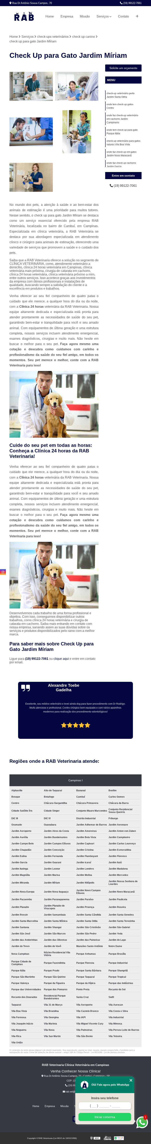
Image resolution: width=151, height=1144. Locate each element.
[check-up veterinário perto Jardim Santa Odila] (77, 132)
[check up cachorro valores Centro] (77, 86)
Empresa (67, 16)
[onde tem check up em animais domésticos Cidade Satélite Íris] (31, 132)
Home (49, 16)
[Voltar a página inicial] (23, 16)
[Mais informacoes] (137, 16)
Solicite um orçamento (123, 68)
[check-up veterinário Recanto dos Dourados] (31, 86)
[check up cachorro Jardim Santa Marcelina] (31, 177)
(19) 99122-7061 (132, 3)
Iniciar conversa (105, 1117)
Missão (85, 16)
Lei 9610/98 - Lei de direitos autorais (108, 1052)
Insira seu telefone (105, 1098)
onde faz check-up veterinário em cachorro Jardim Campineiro (122, 119)
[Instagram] (3, 572)
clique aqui (61, 658)
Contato (123, 16)
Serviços (103, 16)
